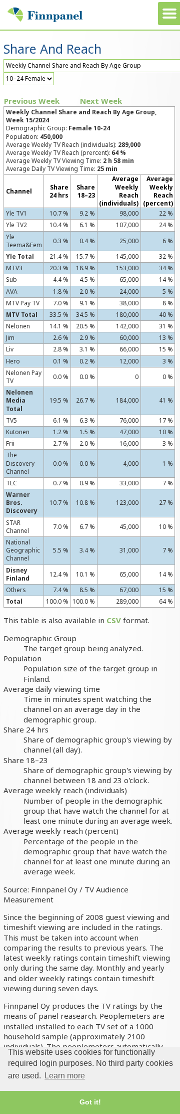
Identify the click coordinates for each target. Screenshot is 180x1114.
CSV (113, 620)
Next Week (101, 101)
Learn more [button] (64, 1075)
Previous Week (32, 101)
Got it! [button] (90, 1102)
